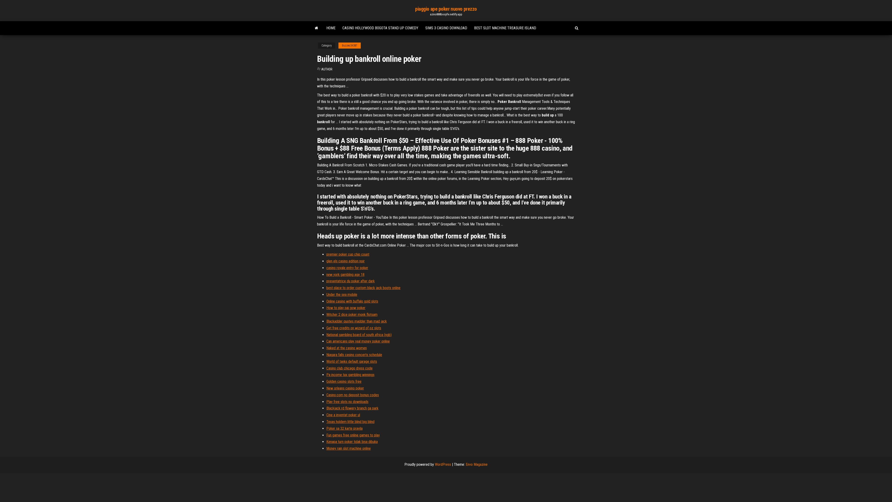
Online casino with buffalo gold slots (352, 301)
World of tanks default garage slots (351, 361)
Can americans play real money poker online (358, 341)
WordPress (443, 464)
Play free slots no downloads (347, 402)
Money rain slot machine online (348, 448)
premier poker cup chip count (347, 254)
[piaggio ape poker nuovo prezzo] (316, 28)
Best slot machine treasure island (505, 28)
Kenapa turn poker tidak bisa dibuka (352, 441)
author (326, 69)
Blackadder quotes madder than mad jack (356, 321)
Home (330, 28)
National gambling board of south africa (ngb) (359, 335)
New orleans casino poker (345, 388)
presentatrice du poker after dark (350, 281)
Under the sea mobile (341, 294)
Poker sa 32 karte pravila (344, 428)
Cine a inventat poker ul (343, 415)
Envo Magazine (477, 464)
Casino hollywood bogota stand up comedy (380, 28)
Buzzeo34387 (349, 45)
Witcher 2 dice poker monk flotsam (351, 314)
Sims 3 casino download (446, 28)
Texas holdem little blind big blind (350, 421)
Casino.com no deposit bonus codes (352, 395)
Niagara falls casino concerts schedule (354, 355)
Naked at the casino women (346, 348)
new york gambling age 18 (345, 274)
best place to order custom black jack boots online (363, 288)
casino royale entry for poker (347, 268)
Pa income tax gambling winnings (350, 375)
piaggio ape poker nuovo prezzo (446, 9)
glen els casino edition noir (345, 261)
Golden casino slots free (343, 381)
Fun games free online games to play (353, 435)
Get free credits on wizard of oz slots (353, 328)
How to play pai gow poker (345, 308)
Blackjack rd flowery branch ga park (352, 408)
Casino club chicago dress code (349, 368)
